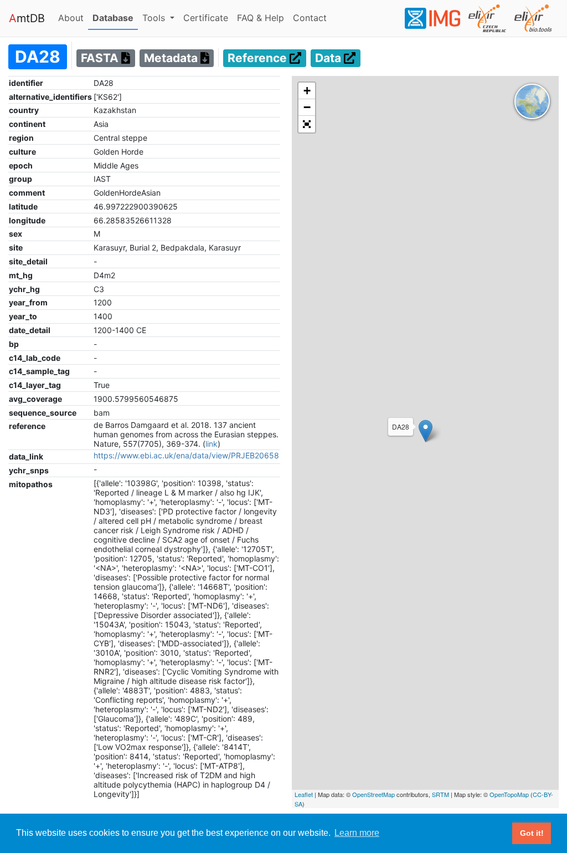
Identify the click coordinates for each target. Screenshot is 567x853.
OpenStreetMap (373, 794)
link (211, 443)
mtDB (27, 18)
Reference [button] (259, 58)
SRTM (440, 794)
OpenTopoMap (509, 794)
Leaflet (304, 794)
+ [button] (307, 91)
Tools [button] (155, 17)
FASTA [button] (101, 58)
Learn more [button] (356, 832)
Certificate (205, 17)
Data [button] (329, 58)
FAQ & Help (262, 17)
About (73, 17)
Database (115, 17)
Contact (312, 17)
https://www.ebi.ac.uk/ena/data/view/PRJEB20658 (186, 455)
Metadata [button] (172, 58)
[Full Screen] (306, 124)
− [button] (307, 107)
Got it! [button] (532, 833)
